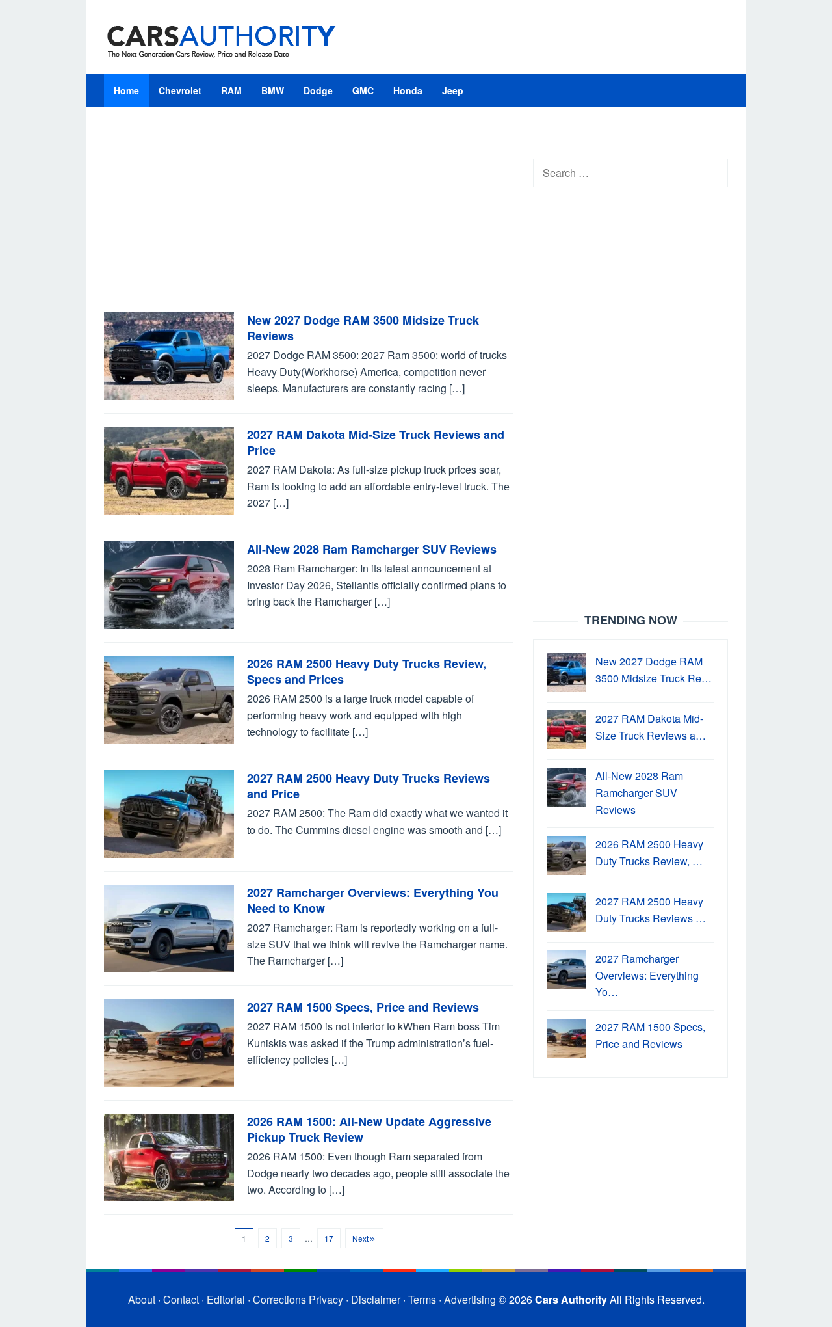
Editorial (226, 1299)
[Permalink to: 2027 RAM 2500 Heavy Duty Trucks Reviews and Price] (169, 812)
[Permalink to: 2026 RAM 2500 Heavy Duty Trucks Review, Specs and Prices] (169, 698)
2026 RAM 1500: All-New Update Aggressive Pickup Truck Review (369, 1129)
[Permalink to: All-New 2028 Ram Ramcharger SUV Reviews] (169, 583)
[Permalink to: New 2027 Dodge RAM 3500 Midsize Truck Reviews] (169, 354)
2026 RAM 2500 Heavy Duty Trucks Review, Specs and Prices (366, 671)
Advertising (470, 1299)
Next (360, 1238)
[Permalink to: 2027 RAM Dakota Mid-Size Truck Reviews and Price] (169, 469)
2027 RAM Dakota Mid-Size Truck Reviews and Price (375, 442)
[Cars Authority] (221, 40)
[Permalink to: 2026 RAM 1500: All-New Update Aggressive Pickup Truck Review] (169, 1156)
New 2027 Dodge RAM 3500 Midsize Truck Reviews (363, 328)
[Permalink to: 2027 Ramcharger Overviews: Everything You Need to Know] (169, 927)
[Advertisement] (309, 216)
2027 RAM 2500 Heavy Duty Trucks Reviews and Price (368, 786)
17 (328, 1238)
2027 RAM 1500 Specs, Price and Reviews (363, 1007)
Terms (422, 1299)
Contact (181, 1299)
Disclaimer (375, 1299)
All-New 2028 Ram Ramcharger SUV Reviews (372, 549)
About (141, 1299)
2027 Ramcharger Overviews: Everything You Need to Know (373, 900)
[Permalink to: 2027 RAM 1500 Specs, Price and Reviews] (169, 1041)
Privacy (326, 1299)
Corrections (279, 1299)
